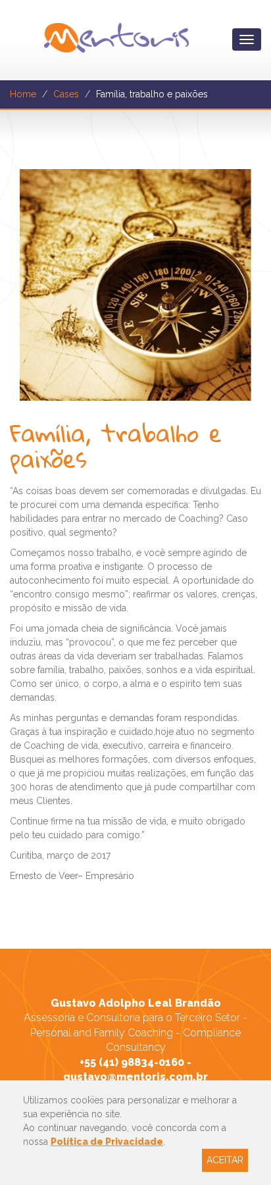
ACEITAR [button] (225, 1160)
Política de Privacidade (107, 1141)
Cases (66, 94)
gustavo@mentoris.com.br (135, 1077)
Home (23, 94)
